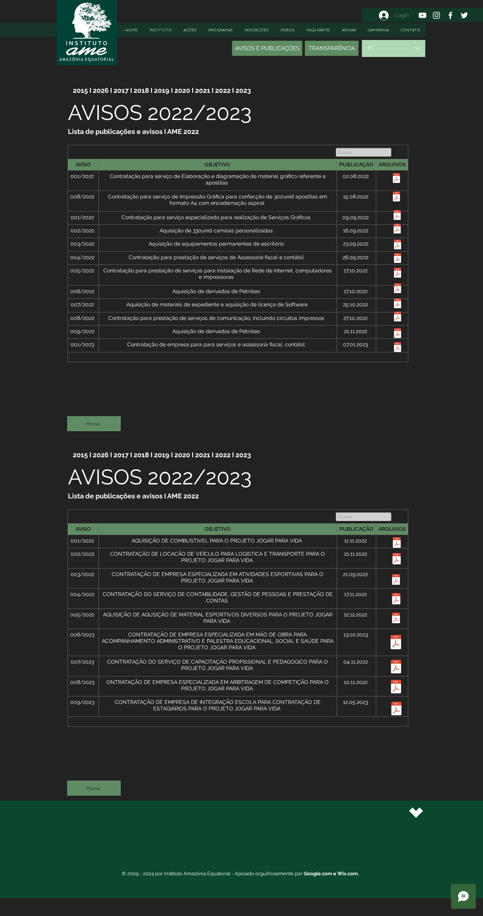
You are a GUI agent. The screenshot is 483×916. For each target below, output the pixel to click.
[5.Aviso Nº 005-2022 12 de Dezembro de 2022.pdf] (396, 619)
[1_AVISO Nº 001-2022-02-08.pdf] (396, 179)
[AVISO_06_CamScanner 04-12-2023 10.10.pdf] (396, 643)
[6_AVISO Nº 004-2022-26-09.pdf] (397, 259)
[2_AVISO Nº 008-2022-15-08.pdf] (396, 197)
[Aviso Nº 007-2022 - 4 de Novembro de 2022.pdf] (396, 667)
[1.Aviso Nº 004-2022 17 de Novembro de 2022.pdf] (396, 599)
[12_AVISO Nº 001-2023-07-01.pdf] (397, 348)
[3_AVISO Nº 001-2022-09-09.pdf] (397, 216)
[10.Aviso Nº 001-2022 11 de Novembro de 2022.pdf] (397, 543)
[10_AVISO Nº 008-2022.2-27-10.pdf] (397, 317)
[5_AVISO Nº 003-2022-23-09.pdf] (397, 245)
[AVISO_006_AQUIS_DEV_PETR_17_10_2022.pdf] (397, 289)
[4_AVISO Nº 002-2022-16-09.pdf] (397, 229)
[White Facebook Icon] (450, 15)
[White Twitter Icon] (464, 15)
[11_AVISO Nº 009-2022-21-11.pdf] (397, 334)
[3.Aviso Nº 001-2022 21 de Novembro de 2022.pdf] (396, 580)
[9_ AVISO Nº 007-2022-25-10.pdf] (397, 304)
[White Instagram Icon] (436, 15)
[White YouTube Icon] (422, 15)
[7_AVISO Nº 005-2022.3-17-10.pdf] (397, 273)
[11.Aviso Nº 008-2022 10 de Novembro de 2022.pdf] (396, 687)
